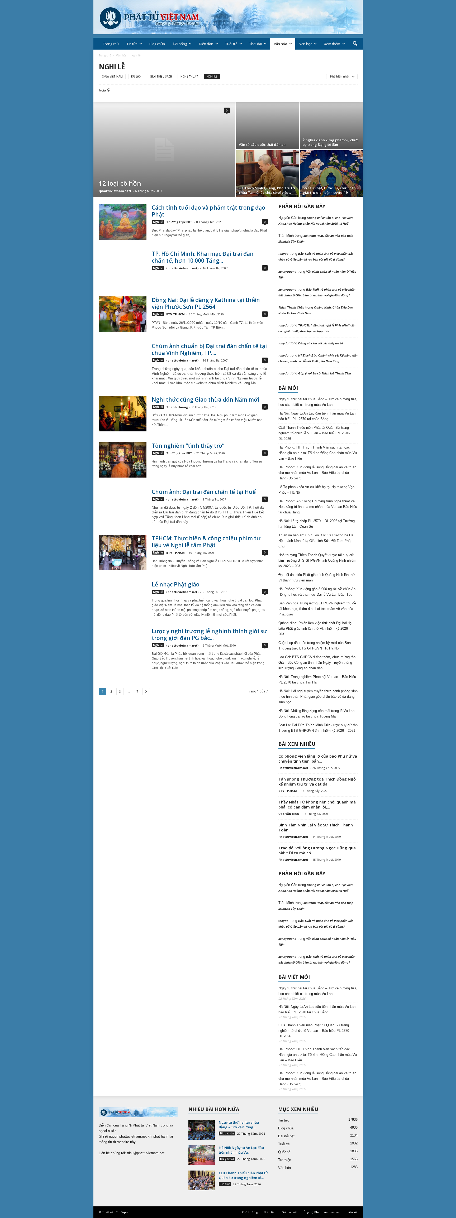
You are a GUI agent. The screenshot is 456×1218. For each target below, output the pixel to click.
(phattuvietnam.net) (115, 191)
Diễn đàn (206, 43)
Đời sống (180, 43)
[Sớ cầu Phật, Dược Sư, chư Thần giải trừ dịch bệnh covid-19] (331, 173)
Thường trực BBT (179, 222)
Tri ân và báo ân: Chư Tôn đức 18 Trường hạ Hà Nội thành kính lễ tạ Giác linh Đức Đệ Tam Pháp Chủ (315, 540)
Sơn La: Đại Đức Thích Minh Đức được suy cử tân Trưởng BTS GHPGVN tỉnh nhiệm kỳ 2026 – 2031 (318, 728)
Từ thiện (284, 1160)
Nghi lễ (212, 76)
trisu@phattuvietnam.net (145, 1153)
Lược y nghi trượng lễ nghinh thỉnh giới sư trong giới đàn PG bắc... (209, 634)
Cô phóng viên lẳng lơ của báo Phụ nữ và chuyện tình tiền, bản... (317, 758)
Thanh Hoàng (177, 407)
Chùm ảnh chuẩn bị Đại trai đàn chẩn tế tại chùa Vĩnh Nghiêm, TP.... (209, 349)
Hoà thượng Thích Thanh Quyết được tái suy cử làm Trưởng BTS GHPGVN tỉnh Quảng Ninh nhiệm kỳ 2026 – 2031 (317, 560)
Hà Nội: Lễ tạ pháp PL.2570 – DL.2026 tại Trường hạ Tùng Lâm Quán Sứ (316, 523)
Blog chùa (157, 43)
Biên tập (270, 1212)
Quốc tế (284, 1152)
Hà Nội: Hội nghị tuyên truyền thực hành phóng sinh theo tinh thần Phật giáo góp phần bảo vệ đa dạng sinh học (318, 696)
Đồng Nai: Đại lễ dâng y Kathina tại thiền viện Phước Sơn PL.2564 (206, 303)
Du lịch (136, 76)
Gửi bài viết (289, 1212)
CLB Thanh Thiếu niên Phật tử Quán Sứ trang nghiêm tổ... (243, 1175)
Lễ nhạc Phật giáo (176, 584)
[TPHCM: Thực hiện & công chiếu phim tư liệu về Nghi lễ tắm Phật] (122, 552)
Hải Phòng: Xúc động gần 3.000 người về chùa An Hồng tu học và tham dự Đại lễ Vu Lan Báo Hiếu (316, 591)
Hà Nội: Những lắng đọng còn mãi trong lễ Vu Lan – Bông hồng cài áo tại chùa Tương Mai (317, 713)
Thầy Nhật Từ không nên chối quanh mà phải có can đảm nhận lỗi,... (317, 804)
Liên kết (352, 1212)
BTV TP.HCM (175, 314)
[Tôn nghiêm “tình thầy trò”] (122, 460)
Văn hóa (280, 43)
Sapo (124, 1212)
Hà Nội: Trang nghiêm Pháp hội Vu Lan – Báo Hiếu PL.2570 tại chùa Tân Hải (317, 679)
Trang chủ (111, 43)
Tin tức (132, 43)
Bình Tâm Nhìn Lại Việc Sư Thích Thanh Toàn (315, 827)
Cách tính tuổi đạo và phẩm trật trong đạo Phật (208, 211)
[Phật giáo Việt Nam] (228, 17)
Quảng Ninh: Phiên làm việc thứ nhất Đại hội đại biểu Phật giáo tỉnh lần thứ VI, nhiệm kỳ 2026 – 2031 (315, 628)
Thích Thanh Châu (291, 307)
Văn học (305, 43)
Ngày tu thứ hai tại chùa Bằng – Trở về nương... (239, 1124)
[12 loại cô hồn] (164, 149)
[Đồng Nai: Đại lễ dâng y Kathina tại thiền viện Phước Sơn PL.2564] (122, 314)
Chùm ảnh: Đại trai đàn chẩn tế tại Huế (204, 491)
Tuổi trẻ (231, 43)
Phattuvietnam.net (293, 768)
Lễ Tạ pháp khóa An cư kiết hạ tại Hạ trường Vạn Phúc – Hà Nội (316, 489)
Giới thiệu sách (161, 76)
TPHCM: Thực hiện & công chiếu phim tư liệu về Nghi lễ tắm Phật (206, 542)
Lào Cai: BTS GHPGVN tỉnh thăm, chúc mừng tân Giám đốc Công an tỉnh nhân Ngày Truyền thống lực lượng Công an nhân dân (316, 662)
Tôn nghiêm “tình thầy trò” (188, 445)
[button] (355, 44)
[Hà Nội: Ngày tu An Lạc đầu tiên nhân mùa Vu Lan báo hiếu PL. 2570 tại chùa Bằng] (201, 1155)
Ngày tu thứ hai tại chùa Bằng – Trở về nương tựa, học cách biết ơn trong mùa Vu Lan (317, 402)
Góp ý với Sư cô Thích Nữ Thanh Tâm (324, 373)
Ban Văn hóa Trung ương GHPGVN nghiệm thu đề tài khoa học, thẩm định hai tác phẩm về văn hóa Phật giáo (317, 608)
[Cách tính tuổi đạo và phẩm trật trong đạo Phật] (122, 222)
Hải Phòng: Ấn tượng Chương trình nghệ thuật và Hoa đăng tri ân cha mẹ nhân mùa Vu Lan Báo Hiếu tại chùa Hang (317, 506)
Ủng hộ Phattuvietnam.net (322, 1212)
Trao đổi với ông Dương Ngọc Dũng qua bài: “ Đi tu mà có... (317, 850)
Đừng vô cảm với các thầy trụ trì (320, 343)
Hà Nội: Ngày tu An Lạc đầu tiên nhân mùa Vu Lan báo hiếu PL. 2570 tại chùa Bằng (316, 416)
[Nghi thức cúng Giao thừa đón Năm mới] (122, 414)
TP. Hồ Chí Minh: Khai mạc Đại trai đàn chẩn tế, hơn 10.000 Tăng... (203, 257)
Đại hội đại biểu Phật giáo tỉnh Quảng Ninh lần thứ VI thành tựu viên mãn (316, 577)
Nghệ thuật (189, 76)
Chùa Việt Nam (112, 76)
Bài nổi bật (286, 1136)
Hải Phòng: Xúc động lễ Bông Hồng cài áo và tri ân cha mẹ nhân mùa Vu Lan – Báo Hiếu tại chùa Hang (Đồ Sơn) (317, 472)
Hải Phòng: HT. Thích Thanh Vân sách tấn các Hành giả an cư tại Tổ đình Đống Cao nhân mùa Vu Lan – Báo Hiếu (317, 452)
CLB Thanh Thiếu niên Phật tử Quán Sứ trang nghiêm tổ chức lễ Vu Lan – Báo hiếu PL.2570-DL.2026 (314, 433)
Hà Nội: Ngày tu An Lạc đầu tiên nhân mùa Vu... (241, 1150)
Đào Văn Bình (288, 814)
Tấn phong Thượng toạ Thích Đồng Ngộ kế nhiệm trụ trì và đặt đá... (317, 781)
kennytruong (287, 271)
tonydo (283, 253)
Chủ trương (250, 1212)
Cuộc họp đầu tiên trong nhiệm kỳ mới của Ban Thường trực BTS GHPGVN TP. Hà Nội (314, 645)
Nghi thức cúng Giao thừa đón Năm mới (205, 399)
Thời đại (255, 43)
